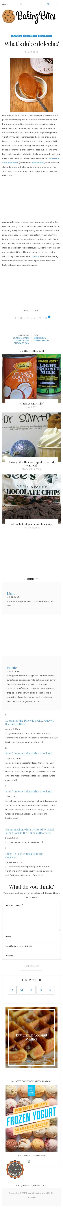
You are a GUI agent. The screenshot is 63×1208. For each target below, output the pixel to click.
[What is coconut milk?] (31, 378)
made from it (38, 162)
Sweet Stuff (45, 36)
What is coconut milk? (31, 403)
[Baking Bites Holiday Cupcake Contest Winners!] (31, 437)
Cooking (16, 36)
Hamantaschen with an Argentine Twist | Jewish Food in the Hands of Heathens (29, 831)
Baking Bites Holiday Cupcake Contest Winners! (31, 463)
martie (12, 667)
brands (35, 256)
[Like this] (46, 318)
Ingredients (30, 36)
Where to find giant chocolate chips (31, 524)
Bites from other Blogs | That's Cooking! (28, 753)
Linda (11, 593)
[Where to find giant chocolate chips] (31, 499)
